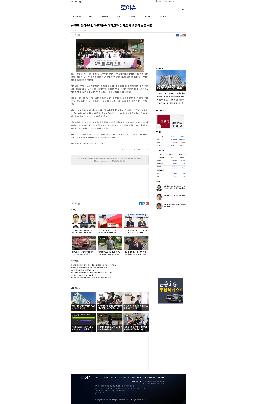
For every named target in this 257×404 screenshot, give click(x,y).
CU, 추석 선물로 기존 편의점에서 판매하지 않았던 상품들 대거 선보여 (91, 278)
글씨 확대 (75, 35)
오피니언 (147, 17)
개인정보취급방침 (124, 377)
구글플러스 (184, 35)
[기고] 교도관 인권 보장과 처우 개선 (175, 195)
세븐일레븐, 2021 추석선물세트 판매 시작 (83, 275)
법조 (90, 17)
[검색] (184, 10)
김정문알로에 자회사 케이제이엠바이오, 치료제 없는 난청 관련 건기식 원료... (93, 265)
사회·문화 (104, 17)
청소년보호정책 (136, 377)
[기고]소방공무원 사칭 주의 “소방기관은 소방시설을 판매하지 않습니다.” (176, 187)
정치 (118, 17)
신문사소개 (97, 377)
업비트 (170, 154)
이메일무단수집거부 (149, 377)
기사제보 (105, 377)
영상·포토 (163, 17)
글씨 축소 (72, 35)
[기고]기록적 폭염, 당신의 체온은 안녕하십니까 (175, 205)
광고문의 (113, 377)
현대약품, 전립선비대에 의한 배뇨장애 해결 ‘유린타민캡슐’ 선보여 (90, 268)
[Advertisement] (91, 182)
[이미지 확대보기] (141, 41)
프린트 (79, 35)
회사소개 (171, 1)
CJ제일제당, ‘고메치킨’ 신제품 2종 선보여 (83, 270)
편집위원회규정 (136, 382)
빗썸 (161, 154)
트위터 (181, 35)
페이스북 (177, 35)
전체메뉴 (78, 17)
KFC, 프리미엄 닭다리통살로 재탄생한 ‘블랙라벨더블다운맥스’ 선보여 (91, 273)
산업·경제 (132, 17)
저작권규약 (161, 377)
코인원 (180, 154)
